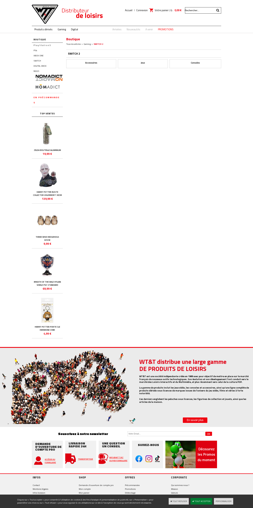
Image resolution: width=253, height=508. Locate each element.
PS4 (35, 50)
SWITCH (37, 60)
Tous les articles (73, 44)
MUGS (36, 71)
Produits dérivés (43, 29)
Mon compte (85, 489)
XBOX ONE (39, 55)
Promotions (130, 489)
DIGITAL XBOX (40, 66)
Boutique (40, 39)
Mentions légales (40, 489)
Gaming (62, 29)
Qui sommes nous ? (180, 485)
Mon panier (84, 492)
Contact (36, 485)
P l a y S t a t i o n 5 (42, 45)
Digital (74, 29)
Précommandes (132, 485)
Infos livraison (39, 492)
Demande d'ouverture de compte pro (96, 485)
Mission (174, 489)
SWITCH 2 (98, 44)
